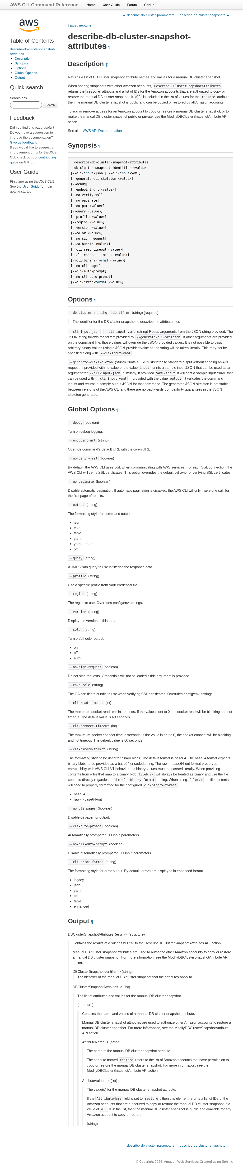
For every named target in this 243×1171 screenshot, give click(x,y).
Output (20, 77)
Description (23, 58)
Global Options (26, 73)
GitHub (149, 5)
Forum (132, 5)
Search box (18, 98)
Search (50, 105)
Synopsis (21, 63)
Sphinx (227, 1161)
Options (20, 68)
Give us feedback (23, 142)
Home (91, 5)
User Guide (111, 5)
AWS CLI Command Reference (44, 4)
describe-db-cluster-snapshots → (204, 15)
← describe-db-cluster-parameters (148, 15)
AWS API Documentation (102, 131)
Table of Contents (32, 40)
